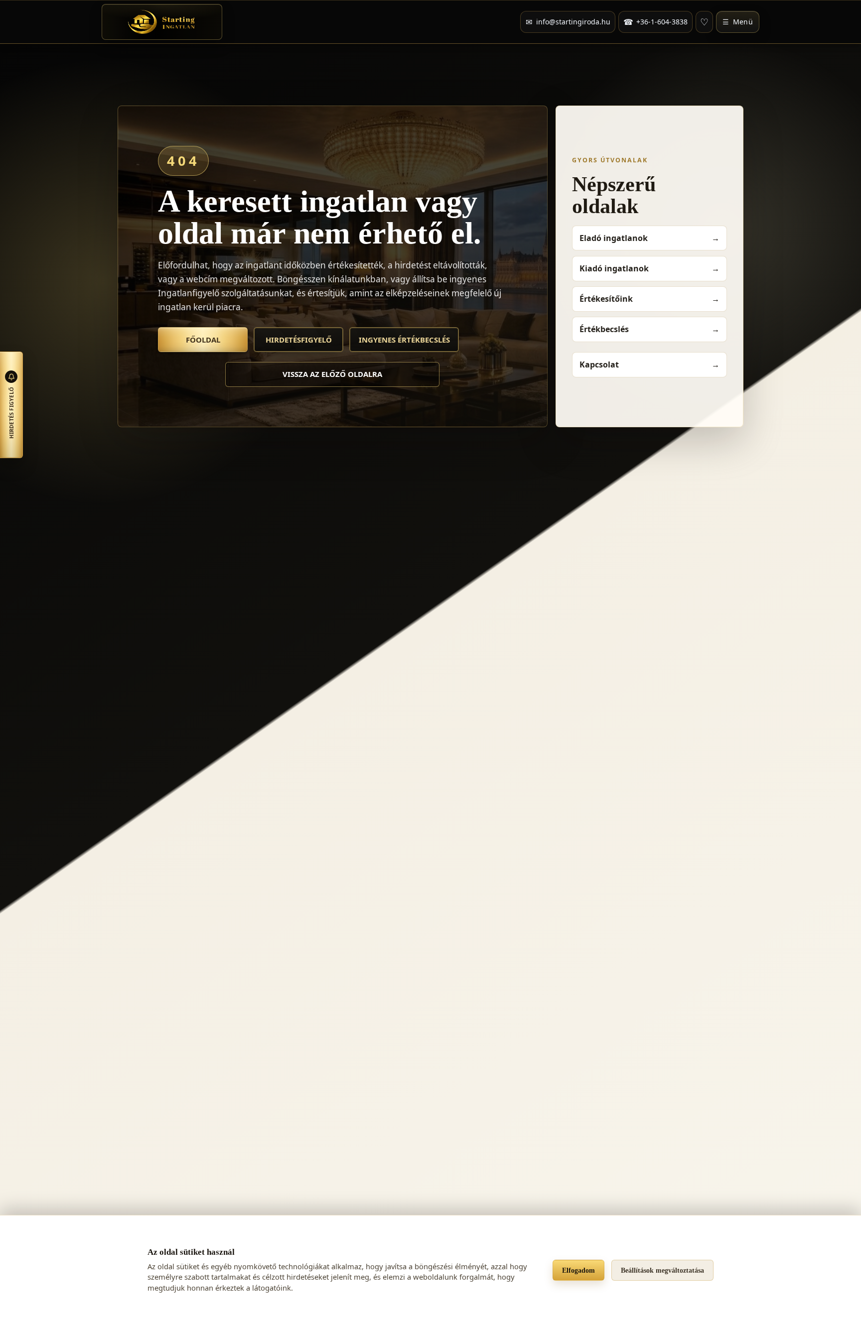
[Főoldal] (162, 22)
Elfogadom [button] (578, 1270)
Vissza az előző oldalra (332, 374)
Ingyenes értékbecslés (404, 340)
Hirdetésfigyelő (299, 340)
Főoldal (203, 340)
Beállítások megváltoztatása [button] (662, 1270)
